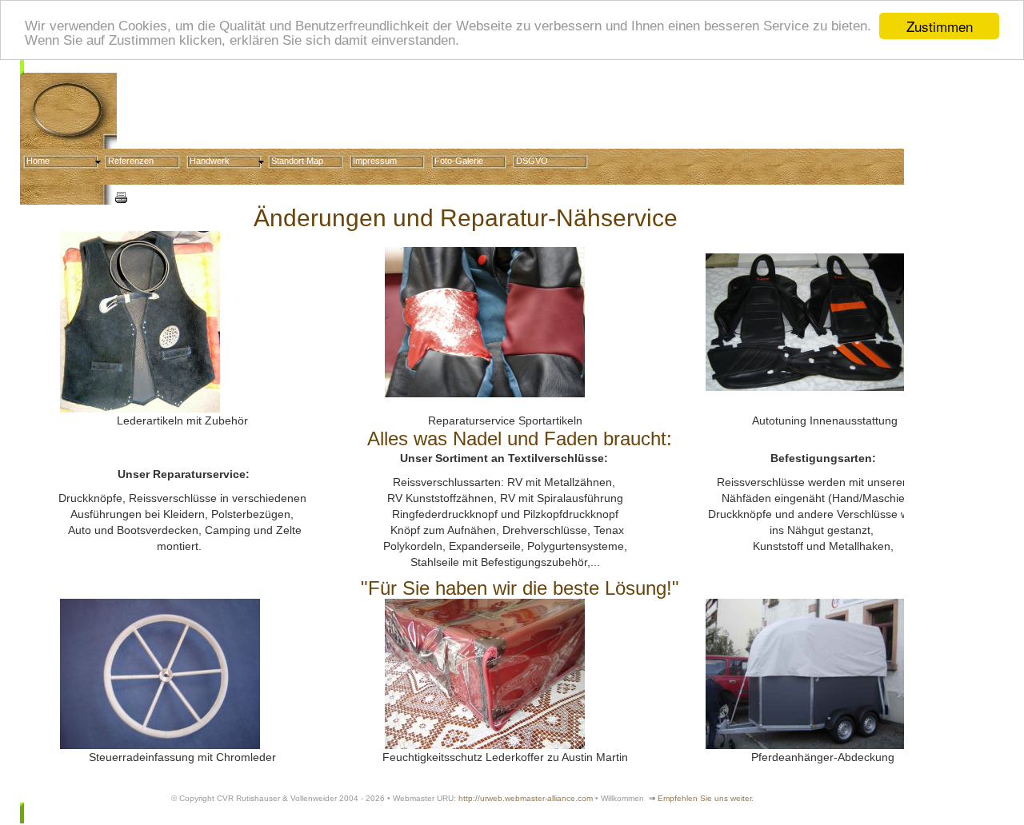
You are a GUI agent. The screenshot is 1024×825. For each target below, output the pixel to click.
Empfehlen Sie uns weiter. (706, 798)
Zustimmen (939, 26)
